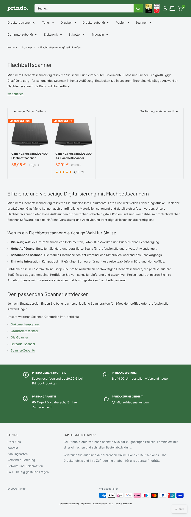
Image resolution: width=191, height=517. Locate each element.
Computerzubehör (20, 34)
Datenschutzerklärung (69, 503)
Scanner (141, 22)
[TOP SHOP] (157, 8)
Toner (46, 22)
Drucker (66, 22)
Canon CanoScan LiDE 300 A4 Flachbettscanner (73, 156)
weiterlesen (15, 94)
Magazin (98, 34)
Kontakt (12, 448)
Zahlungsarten (17, 454)
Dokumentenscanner (25, 324)
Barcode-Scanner (23, 344)
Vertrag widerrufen (123, 503)
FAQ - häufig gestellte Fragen (28, 472)
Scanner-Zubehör (23, 350)
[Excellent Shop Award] (148, 8)
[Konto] (165, 8)
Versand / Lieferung (21, 460)
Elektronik (51, 34)
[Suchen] (138, 8)
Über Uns (14, 442)
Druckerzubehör (93, 22)
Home (11, 47)
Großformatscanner (24, 331)
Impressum (86, 503)
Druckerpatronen (19, 22)
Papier (120, 22)
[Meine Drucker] (172, 7)
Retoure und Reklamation (25, 466)
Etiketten (75, 34)
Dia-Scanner (19, 337)
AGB (111, 503)
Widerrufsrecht (100, 503)
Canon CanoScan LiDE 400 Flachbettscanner (29, 156)
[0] (180, 8)
